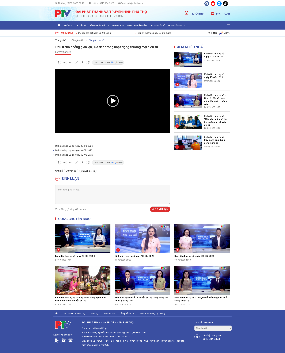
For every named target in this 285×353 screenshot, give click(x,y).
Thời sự (68, 25)
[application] (112, 101)
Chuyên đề (81, 25)
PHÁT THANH (223, 13)
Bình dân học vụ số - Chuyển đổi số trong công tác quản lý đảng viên (215, 99)
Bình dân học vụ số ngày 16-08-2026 (73, 150)
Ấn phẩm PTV (127, 313)
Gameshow (118, 25)
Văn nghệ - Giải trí (99, 25)
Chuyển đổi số (157, 25)
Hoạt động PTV (176, 25)
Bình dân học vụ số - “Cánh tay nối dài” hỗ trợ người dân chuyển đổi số (215, 120)
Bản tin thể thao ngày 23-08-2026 (154, 33)
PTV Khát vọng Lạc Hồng (152, 313)
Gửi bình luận (160, 209)
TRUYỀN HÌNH (197, 13)
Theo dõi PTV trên (101, 62)
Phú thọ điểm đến (137, 25)
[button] (113, 101)
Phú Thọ (212, 32)
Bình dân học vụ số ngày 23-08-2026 (74, 145)
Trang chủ (59, 25)
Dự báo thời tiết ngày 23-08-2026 (94, 33)
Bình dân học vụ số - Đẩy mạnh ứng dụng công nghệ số (215, 140)
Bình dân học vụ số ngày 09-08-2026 (74, 154)
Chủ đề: (59, 170)
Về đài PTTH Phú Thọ (74, 313)
